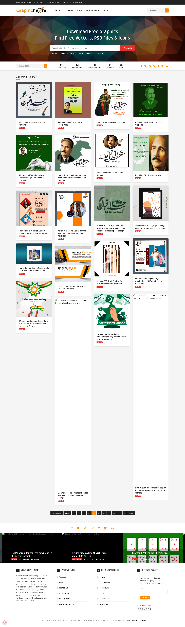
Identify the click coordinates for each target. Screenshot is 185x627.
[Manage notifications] (5, 622)
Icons (79, 10)
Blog (106, 10)
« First (67, 513)
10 (114, 513)
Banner (21, 128)
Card (100, 53)
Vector (80, 53)
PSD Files (69, 10)
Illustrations (76, 559)
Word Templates (93, 10)
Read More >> (31, 601)
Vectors (58, 10)
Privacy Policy (64, 599)
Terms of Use (64, 593)
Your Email (145, 588)
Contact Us (63, 588)
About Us (62, 577)
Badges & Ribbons (94, 68)
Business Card (61, 68)
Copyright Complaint (130, 620)
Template (90, 53)
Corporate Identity (77, 68)
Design (64, 53)
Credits (143, 620)
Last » (131, 513)
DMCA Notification (66, 604)
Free (72, 53)
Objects (135, 559)
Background (110, 68)
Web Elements (105, 604)
